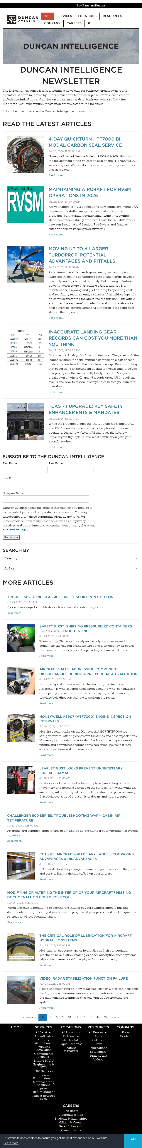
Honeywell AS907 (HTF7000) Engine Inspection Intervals (85, 719)
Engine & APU (44, 1060)
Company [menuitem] (52, 23)
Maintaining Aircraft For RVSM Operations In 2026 (90, 192)
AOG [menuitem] (47, 16)
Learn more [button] (11, 1143)
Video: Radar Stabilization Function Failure (83, 978)
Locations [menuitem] (87, 16)
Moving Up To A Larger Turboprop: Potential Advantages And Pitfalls (82, 255)
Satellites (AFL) (71, 1040)
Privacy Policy (18, 530)
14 (98, 1017)
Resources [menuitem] (112, 16)
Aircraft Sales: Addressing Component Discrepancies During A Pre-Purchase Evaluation (88, 671)
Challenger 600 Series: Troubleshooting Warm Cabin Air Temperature (64, 818)
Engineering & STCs (43, 1066)
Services (43, 1027)
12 (83, 1017)
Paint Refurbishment (44, 1090)
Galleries (98, 1040)
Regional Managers (71, 1049)
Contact (125, 1036)
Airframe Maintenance (43, 1042)
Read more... (56, 175)
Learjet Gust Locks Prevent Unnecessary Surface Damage (81, 770)
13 (91, 1017)
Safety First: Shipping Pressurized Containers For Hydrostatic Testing (85, 628)
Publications (98, 1047)
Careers (71, 1106)
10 (69, 1017)
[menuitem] (89, 23)
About (125, 1032)
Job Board (71, 1110)
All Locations (71, 1032)
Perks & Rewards (71, 1126)
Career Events (71, 1130)
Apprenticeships (71, 1114)
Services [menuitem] (64, 16)
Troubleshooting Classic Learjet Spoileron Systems (60, 597)
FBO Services (43, 1071)
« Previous (29, 1017)
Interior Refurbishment (44, 1077)
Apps (98, 1036)
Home (16, 1027)
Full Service (71, 1036)
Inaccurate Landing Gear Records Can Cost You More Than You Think (93, 338)
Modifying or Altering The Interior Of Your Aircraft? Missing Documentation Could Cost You (69, 895)
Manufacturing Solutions (43, 1084)
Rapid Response (70, 1044)
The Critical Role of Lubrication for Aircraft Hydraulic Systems (85, 938)
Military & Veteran (71, 1122)
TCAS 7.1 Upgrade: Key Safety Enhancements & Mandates (86, 409)
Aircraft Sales (43, 1036)
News (98, 1044)
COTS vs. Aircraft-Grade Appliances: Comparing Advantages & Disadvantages (86, 856)
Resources (98, 1027)
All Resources (98, 1032)
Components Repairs (43, 1055)
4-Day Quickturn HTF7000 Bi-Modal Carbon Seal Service (85, 142)
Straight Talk (98, 1055)
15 (105, 1017)
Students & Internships (71, 1118)
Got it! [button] (133, 1141)
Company (125, 1027)
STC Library (98, 1051)
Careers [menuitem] (74, 23)
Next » (115, 1017)
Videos (98, 1059)
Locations (71, 1027)
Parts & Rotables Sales (43, 1097)
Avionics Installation (44, 1048)
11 (77, 1017)
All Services (44, 1032)
